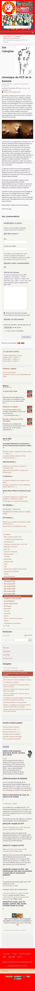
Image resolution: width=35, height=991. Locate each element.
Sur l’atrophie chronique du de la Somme (15, 674)
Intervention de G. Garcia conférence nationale (17, 679)
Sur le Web (6, 655)
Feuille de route (7, 658)
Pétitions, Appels (9, 369)
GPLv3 (20, 957)
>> (29, 27)
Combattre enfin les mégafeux (12, 734)
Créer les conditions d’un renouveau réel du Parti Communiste (16, 685)
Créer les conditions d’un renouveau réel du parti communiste (16, 694)
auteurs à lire (26, 88)
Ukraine (6, 574)
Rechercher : (7, 24)
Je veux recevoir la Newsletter (15, 331)
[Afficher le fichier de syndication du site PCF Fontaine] (12, 517)
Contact (14, 954)
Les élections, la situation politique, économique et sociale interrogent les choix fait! (17, 699)
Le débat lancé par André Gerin (13, 539)
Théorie (6, 621)
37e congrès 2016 (9, 586)
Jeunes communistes (11, 603)
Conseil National (9, 601)
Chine (5, 564)
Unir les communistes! (9, 372)
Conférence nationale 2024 (12, 598)
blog (10, 209)
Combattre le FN (9, 542)
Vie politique (7, 534)
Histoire (6, 616)
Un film (5, 758)
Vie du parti (7, 606)
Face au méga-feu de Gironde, (12, 739)
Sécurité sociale (8, 554)
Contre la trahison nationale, (11, 727)
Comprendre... (7, 608)
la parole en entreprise (10, 551)
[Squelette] (26, 976)
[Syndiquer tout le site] (17, 976)
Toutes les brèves (7, 387)
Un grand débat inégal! (10, 392)
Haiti (5, 566)
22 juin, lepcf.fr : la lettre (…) (11, 361)
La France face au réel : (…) (11, 729)
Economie (7, 611)
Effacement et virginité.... (11, 407)
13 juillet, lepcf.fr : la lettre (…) (12, 357)
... (3, 378)
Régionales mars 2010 (10, 546)
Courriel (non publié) (10, 246)
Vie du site (6, 626)
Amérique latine (8, 561)
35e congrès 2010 (9, 581)
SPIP (4, 957)
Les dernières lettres (11, 352)
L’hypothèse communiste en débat (13, 670)
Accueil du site (7, 36)
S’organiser (17, 36)
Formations (7, 613)
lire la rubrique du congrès (10, 885)
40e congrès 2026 (9, 593)
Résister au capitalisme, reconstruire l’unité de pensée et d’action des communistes (17, 706)
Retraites (7, 556)
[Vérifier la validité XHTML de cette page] (9, 976)
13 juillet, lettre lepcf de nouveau (12, 355)
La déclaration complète (10, 803)
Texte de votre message (11, 272)
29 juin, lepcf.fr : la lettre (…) (11, 359)
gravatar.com (7, 257)
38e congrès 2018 (9, 588)
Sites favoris (6, 651)
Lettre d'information (25, 954)
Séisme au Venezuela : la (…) (11, 731)
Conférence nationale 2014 (11, 38)
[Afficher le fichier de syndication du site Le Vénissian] (12, 476)
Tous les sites (6, 440)
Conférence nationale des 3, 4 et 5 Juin (15, 544)
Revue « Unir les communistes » (13, 618)
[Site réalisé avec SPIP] (17, 979)
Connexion (5, 971)
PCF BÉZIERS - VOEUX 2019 (11, 509)
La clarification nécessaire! (11, 682)
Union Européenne (9, 576)
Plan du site (6, 954)
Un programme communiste (12, 623)
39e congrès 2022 (9, 591)
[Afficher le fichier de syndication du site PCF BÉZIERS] (13, 505)
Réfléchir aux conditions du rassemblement (16, 677)
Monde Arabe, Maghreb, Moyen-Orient (15, 569)
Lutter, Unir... (7, 549)
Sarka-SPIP (11, 957)
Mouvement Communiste (11, 571)
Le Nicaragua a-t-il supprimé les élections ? (15, 501)
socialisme (22, 930)
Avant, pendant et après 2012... (13, 537)
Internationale (7, 559)
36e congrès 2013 (9, 584)
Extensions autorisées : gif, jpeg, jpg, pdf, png (17, 324)
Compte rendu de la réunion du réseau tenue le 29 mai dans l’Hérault (17, 710)
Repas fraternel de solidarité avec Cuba (14, 526)
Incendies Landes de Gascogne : (12, 736)
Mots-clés (6, 648)
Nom (5, 239)
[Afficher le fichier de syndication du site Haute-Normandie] (15, 462)
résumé (20, 851)
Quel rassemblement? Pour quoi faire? (15, 702)
